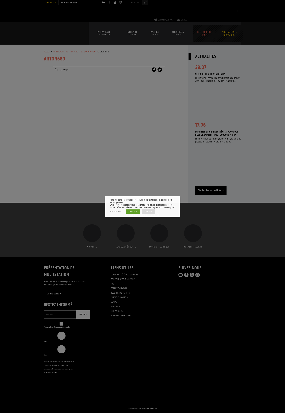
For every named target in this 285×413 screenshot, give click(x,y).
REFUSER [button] (148, 212)
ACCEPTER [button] (133, 212)
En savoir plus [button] (115, 211)
